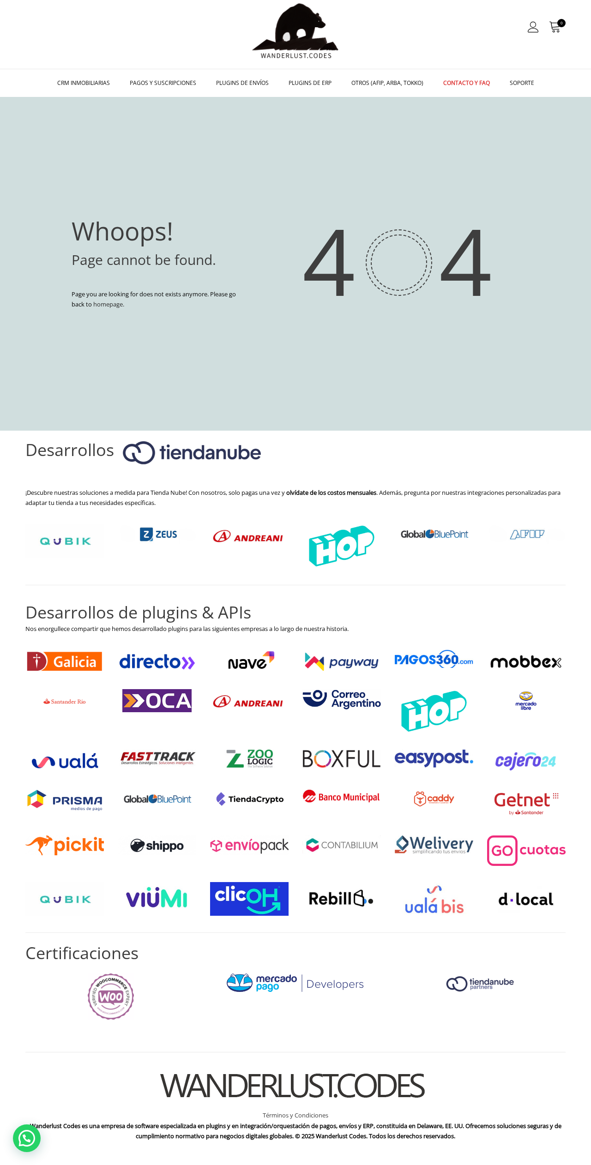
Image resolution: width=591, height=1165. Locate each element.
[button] (27, 1138)
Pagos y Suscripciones (163, 83)
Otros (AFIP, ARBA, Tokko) (387, 83)
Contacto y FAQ (466, 83)
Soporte (522, 83)
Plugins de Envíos (242, 83)
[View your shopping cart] (554, 27)
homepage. (108, 304)
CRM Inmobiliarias (83, 83)
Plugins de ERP (310, 83)
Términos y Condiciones (295, 1115)
